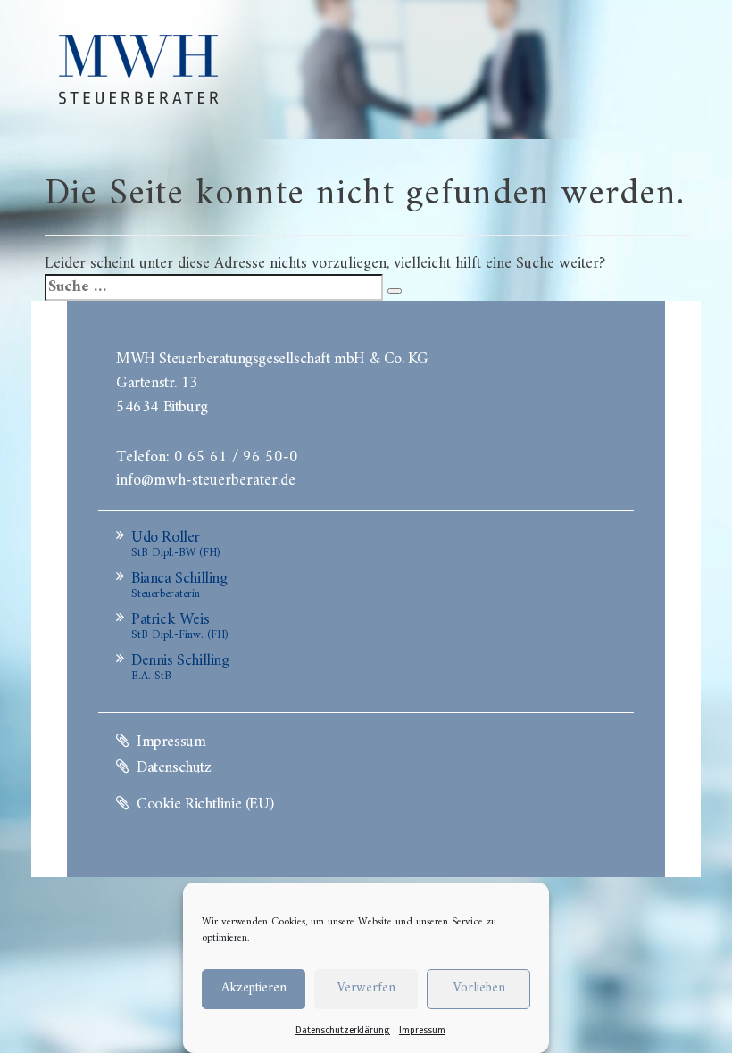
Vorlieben (479, 988)
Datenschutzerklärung (342, 1030)
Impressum (422, 1030)
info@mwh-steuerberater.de (205, 478)
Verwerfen (366, 988)
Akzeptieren (254, 988)
